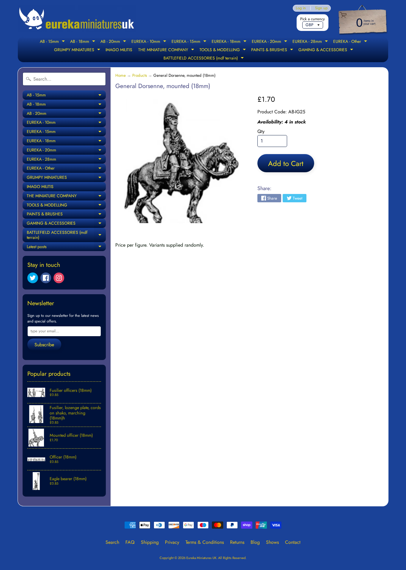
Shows (272, 542)
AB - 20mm (114, 42)
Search (112, 542)
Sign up (321, 8)
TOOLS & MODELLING (223, 50)
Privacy (172, 542)
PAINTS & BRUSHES (273, 50)
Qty (261, 131)
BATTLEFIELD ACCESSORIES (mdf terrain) (204, 58)
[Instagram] (58, 278)
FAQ (130, 542)
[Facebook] (45, 278)
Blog (255, 542)
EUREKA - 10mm (149, 42)
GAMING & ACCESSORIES (326, 50)
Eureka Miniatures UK (201, 557)
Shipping (150, 542)
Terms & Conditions (204, 542)
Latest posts (66, 247)
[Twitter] (32, 278)
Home (120, 75)
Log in (301, 8)
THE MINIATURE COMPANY (167, 50)
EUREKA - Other (351, 42)
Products (139, 75)
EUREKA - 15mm (189, 42)
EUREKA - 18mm (230, 42)
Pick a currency (312, 19)
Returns (237, 542)
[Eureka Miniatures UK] (77, 18)
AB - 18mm (83, 42)
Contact (292, 542)
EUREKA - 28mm (310, 42)
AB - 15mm (53, 42)
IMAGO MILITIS (119, 50)
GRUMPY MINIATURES (78, 50)
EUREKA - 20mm (270, 42)
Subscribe (44, 344)
